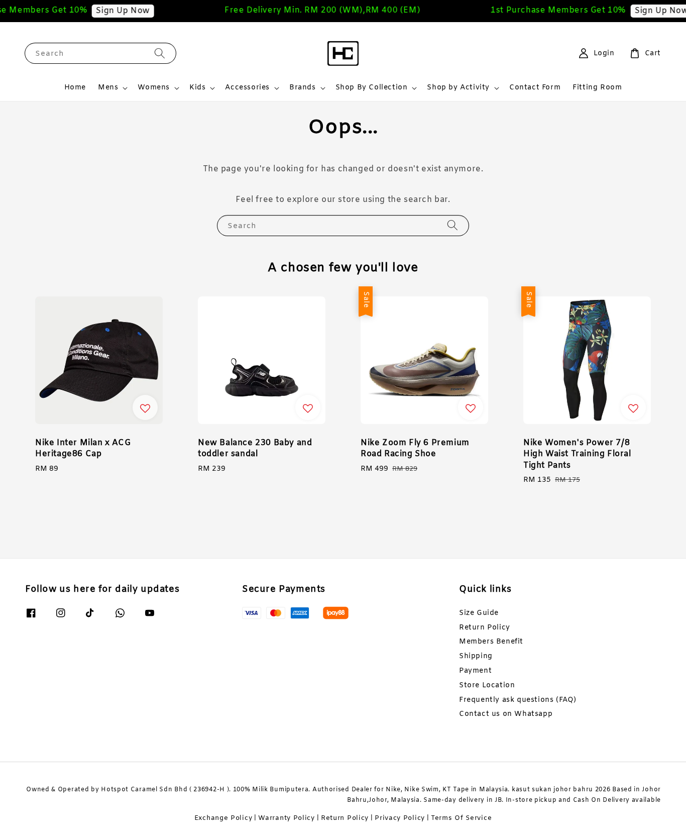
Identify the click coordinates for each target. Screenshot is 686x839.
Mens (108, 87)
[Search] (160, 53)
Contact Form (534, 87)
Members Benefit (491, 642)
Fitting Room (597, 87)
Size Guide (479, 613)
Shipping (476, 656)
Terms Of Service (461, 818)
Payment (475, 671)
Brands (302, 87)
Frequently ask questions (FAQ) (518, 700)
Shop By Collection (371, 87)
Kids (197, 87)
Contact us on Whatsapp (505, 714)
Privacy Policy (400, 818)
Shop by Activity (458, 87)
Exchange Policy (223, 818)
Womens (154, 87)
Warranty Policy (286, 818)
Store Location (487, 685)
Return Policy (484, 628)
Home (75, 87)
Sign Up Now (114, 11)
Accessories (247, 87)
